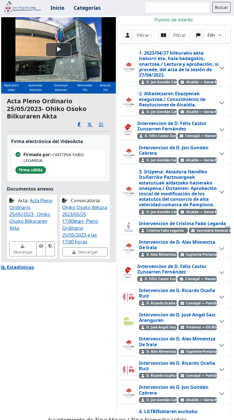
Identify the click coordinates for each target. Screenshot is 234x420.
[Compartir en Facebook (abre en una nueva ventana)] (83, 124)
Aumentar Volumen (36, 87)
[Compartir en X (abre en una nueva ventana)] (93, 124)
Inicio (57, 7)
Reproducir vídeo (11, 87)
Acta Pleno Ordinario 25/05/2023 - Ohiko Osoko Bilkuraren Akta (31, 214)
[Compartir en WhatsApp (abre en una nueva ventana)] (104, 124)
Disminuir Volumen (61, 87)
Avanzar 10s (105, 87)
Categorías (87, 7)
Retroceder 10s (84, 87)
